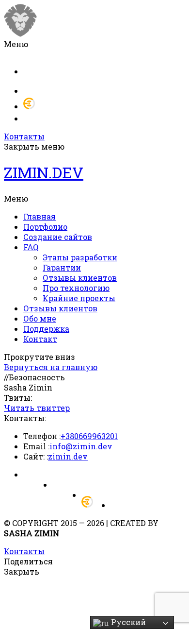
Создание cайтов (57, 237)
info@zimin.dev (80, 446)
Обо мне (39, 318)
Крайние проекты (79, 298)
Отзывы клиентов (80, 277)
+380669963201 (89, 436)
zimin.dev (68, 456)
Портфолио (45, 226)
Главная (39, 216)
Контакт (40, 339)
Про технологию (76, 288)
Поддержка (46, 328)
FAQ (30, 247)
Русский (127, 622)
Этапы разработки (80, 257)
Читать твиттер (37, 408)
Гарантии (62, 267)
